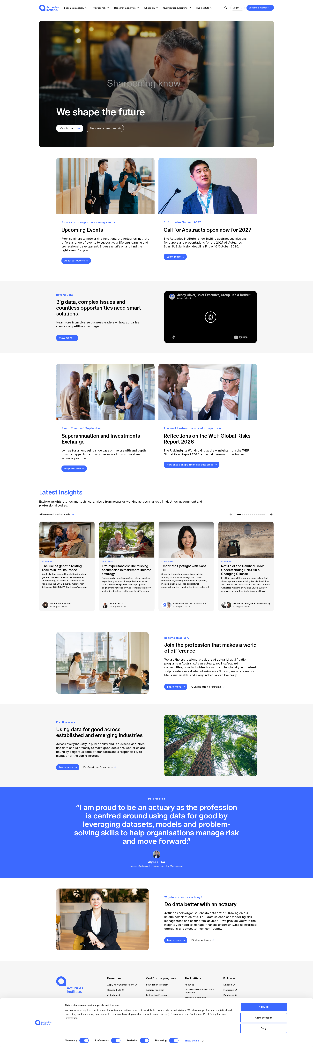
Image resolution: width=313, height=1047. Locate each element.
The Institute (193, 978)
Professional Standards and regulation (200, 991)
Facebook (228, 995)
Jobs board (113, 995)
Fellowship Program (157, 995)
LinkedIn (227, 984)
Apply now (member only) (120, 984)
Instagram (228, 990)
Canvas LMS (114, 990)
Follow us (229, 978)
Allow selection (264, 1017)
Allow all (264, 1007)
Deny (264, 1028)
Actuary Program (155, 990)
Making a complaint (195, 997)
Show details (192, 1040)
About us (189, 984)
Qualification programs (161, 978)
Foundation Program (157, 984)
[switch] (115, 1040)
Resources (114, 978)
